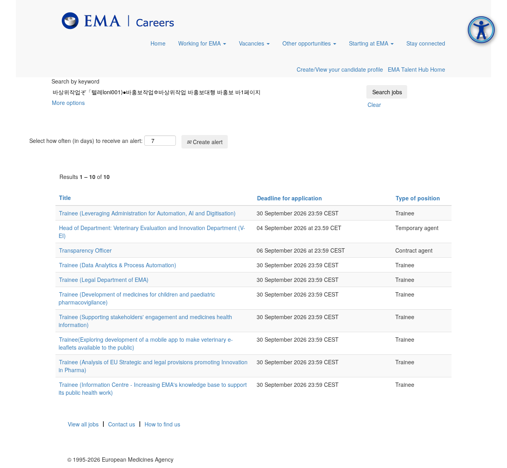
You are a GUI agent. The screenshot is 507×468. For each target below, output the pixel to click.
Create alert (207, 142)
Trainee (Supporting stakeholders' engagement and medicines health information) (145, 321)
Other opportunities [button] (307, 43)
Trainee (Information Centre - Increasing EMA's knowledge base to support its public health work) (153, 388)
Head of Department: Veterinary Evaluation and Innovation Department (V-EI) (152, 232)
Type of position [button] (418, 198)
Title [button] (65, 198)
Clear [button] (374, 104)
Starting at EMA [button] (369, 43)
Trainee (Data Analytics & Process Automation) (117, 265)
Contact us (121, 424)
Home (158, 43)
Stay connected (425, 43)
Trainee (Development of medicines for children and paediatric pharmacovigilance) (137, 298)
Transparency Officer (85, 250)
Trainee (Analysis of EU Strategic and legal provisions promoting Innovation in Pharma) (153, 366)
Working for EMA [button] (200, 43)
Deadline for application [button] (289, 198)
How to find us (162, 424)
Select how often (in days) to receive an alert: (86, 141)
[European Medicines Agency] (117, 21)
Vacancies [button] (252, 43)
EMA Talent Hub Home (416, 69)
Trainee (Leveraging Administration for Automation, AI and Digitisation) (147, 213)
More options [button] (68, 103)
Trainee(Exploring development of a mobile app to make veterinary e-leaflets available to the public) (146, 343)
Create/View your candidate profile (340, 69)
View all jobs (83, 424)
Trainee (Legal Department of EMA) (104, 279)
